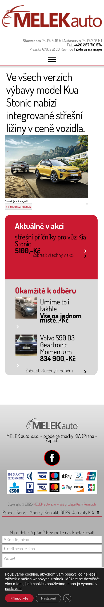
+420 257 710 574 (88, 44)
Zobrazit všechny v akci (53, 255)
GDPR (65, 512)
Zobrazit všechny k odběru (49, 370)
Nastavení (48, 598)
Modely (36, 512)
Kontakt (51, 512)
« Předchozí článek (18, 206)
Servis (22, 512)
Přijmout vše (19, 598)
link (85, 250)
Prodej (8, 512)
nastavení (13, 588)
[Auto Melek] (52, 26)
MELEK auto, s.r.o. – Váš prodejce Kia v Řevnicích (64, 504)
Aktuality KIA (83, 512)
